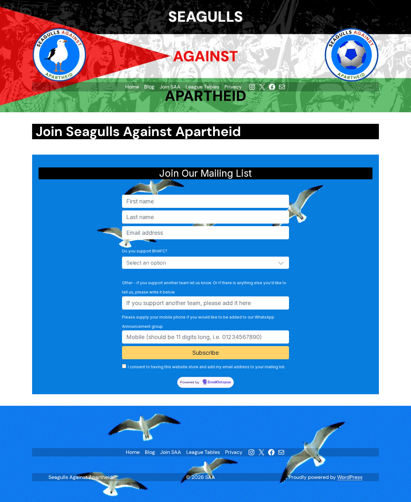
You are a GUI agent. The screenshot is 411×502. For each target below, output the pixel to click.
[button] (281, 263)
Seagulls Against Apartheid (80, 477)
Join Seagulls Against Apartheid (138, 131)
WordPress (350, 477)
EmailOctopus (219, 382)
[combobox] (205, 263)
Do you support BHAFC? (144, 251)
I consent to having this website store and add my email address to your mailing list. (206, 366)
